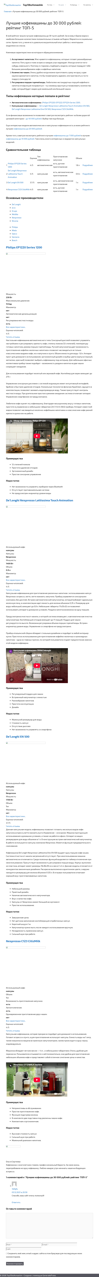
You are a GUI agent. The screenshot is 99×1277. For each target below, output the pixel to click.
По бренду (73, 5)
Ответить (16, 1202)
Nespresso (16, 217)
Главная (7, 11)
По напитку (87, 5)
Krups (14, 211)
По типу (49, 5)
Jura (13, 207)
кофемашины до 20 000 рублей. (27, 128)
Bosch (14, 240)
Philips (15, 227)
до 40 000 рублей (34, 118)
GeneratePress (49, 1275)
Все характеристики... (16, 327)
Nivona (15, 221)
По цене (61, 5)
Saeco (14, 233)
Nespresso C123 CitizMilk (62, 109)
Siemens (15, 237)
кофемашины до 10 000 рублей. (20, 139)
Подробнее (87, 165)
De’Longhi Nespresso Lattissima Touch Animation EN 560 (64, 106)
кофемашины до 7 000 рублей (67, 135)
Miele (14, 230)
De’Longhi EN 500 (15, 182)
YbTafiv (15, 1189)
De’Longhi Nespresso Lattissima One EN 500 (31, 109)
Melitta (15, 214)
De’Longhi (16, 204)
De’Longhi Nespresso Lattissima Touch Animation (17, 173)
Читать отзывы (13, 337)
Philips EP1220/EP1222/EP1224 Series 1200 (61, 102)
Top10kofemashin (33, 4)
